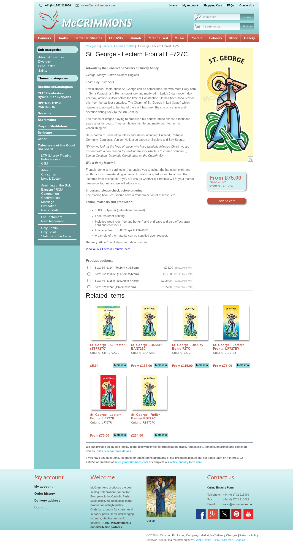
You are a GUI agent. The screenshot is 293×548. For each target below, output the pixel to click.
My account (43, 486)
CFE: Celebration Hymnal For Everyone (54, 95)
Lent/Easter (46, 66)
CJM (44, 163)
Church (135, 38)
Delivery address (47, 500)
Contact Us (246, 5)
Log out (40, 507)
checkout (247, 26)
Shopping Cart (212, 5)
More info (120, 365)
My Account (190, 5)
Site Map (227, 540)
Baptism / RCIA (52, 189)
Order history (44, 493)
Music (179, 38)
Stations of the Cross (56, 236)
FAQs (230, 5)
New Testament (52, 221)
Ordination (48, 206)
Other (233, 38)
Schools (215, 38)
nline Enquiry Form (221, 487)
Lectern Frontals (124, 46)
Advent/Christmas (51, 57)
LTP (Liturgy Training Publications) (56, 157)
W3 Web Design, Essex (205, 540)
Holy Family (49, 228)
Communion (50, 193)
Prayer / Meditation (52, 126)
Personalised (158, 38)
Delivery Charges (225, 535)
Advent (46, 170)
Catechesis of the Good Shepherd (56, 147)
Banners (44, 38)
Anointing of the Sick (56, 185)
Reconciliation (51, 210)
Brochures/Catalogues (55, 87)
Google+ (240, 540)
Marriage (47, 202)
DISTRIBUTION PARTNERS (49, 105)
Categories (93, 46)
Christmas (48, 174)
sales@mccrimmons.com (98, 5)
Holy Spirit (48, 232)
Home (173, 5)
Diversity (44, 61)
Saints (42, 70)
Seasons (44, 113)
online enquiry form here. (186, 462)
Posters (197, 38)
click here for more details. (114, 451)
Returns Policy (249, 535)
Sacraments (47, 119)
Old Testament (51, 217)
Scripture (45, 132)
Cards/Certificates (88, 38)
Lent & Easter (51, 178)
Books (63, 38)
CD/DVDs (116, 38)
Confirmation (50, 198)
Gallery (249, 38)
